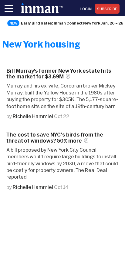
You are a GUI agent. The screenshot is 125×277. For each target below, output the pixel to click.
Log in (86, 9)
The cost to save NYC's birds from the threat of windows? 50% (54, 137)
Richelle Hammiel (33, 116)
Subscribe (107, 9)
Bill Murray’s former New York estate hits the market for (58, 73)
